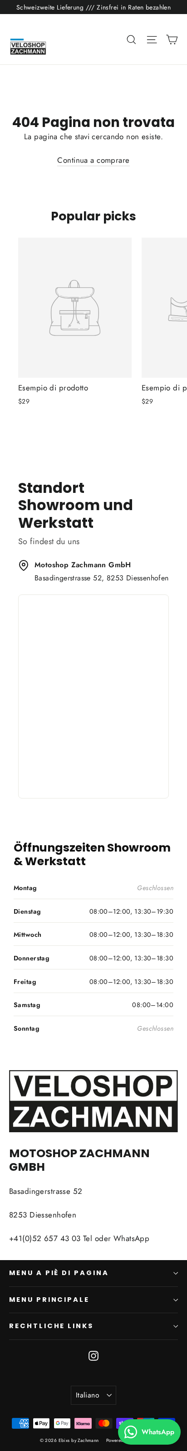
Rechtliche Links (51, 1325)
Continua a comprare (93, 160)
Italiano (87, 1395)
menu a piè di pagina (59, 1272)
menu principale (49, 1299)
